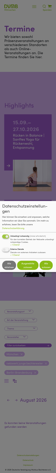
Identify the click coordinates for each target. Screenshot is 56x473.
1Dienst (15, 244)
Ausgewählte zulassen (27, 265)
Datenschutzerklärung (13, 228)
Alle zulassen (46, 265)
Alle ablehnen (9, 265)
